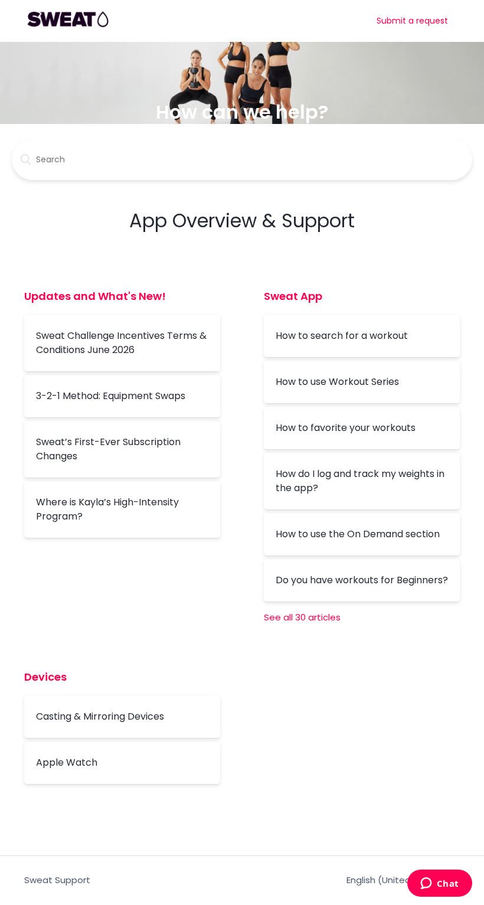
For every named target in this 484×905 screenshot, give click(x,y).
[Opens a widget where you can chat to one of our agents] (439, 884)
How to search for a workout (342, 335)
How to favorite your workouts (346, 427)
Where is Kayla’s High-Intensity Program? (107, 509)
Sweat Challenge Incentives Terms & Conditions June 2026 (121, 343)
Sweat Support (57, 880)
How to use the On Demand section (358, 534)
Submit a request (412, 21)
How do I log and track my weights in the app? (360, 481)
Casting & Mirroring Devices (100, 716)
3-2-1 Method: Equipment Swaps (110, 396)
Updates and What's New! (95, 296)
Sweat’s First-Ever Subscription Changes (108, 449)
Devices (45, 676)
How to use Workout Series (337, 381)
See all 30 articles (302, 617)
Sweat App (293, 296)
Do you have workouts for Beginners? (362, 580)
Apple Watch (66, 762)
